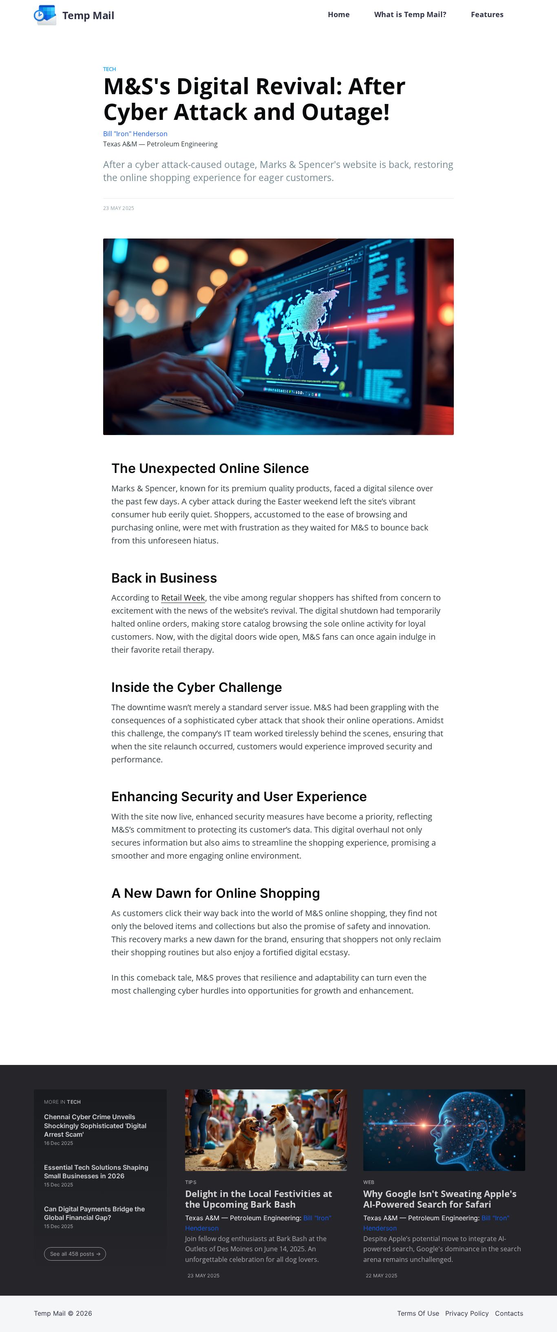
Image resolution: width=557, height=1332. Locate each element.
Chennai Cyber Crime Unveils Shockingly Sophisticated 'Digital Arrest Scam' (95, 1125)
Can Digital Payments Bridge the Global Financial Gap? (94, 1213)
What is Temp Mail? (410, 14)
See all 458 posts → (75, 1253)
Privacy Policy (467, 1313)
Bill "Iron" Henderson (135, 133)
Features (487, 14)
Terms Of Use (418, 1313)
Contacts (509, 1313)
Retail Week (183, 597)
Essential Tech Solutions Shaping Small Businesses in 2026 (96, 1171)
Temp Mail (50, 1313)
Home (339, 14)
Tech (109, 69)
